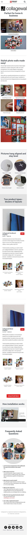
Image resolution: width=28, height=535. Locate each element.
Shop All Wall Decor (13, 396)
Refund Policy (9, 530)
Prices (17, 530)
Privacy (4, 530)
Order (22, 233)
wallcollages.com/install (9, 497)
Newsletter (22, 530)
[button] (8, 266)
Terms (14, 530)
